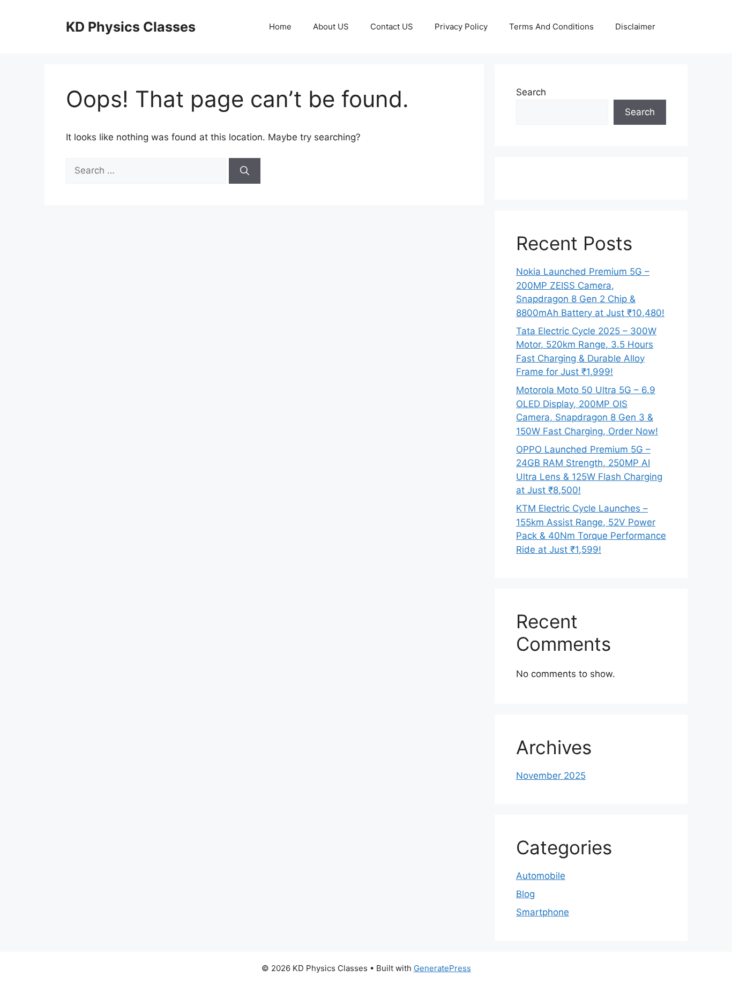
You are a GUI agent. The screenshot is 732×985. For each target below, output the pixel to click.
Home (280, 26)
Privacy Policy (461, 26)
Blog (525, 894)
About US (331, 26)
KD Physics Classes (131, 27)
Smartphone (542, 912)
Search (531, 92)
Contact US (391, 26)
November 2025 (551, 775)
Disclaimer (635, 26)
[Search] (244, 171)
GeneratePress (442, 968)
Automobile (540, 875)
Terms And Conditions (551, 26)
